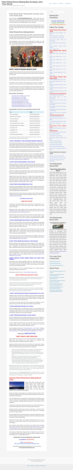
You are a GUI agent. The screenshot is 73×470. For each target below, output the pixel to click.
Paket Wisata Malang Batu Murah (58, 169)
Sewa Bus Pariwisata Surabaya (56, 142)
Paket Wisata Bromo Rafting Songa (57, 94)
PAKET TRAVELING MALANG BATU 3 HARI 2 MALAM (23, 315)
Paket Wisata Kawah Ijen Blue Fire (56, 116)
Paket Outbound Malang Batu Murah (57, 146)
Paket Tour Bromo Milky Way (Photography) (20, 99)
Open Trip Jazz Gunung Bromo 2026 (57, 155)
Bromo (31, 387)
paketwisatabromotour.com (24, 372)
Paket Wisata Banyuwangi (17, 352)
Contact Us (61, 3)
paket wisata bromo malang (24, 406)
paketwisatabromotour (13, 341)
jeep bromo (24, 172)
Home (50, 3)
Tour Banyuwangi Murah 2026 (57, 115)
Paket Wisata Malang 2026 (55, 263)
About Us (55, 3)
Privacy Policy (67, 3)
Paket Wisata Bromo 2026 (55, 261)
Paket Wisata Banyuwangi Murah (58, 222)
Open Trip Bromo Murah (54, 49)
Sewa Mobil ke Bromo (14, 82)
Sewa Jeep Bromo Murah (55, 133)
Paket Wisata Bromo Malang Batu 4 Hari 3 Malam (22, 105)
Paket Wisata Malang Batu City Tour (58, 172)
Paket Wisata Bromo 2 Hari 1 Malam (19, 97)
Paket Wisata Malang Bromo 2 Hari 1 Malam (20, 102)
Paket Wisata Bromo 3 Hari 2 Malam (19, 98)
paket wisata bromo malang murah (24, 71)
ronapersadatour (55, 214)
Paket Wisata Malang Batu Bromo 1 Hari (20, 101)
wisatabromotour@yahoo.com (59, 24)
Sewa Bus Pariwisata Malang (55, 140)
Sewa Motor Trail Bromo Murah (56, 135)
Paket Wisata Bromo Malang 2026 (56, 265)
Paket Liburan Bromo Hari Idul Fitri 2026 (58, 157)
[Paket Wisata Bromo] (58, 226)
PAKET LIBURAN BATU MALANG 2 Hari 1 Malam (21, 306)
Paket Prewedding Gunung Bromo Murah (58, 132)
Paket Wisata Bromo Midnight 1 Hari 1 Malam (21, 95)
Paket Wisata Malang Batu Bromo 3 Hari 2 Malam (22, 103)
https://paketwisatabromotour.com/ (27, 447)
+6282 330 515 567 (30, 333)
